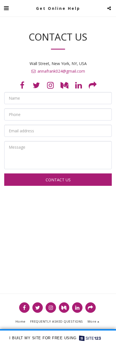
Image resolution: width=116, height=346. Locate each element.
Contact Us (58, 179)
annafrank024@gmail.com (61, 71)
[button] (6, 8)
